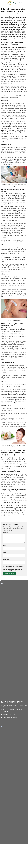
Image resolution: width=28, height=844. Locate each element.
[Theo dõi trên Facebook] (4, 722)
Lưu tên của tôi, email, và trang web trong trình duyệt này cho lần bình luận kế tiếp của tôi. (13, 569)
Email (5, 552)
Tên (4, 545)
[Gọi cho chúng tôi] (2, 722)
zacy (19, 13)
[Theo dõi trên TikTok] (10, 722)
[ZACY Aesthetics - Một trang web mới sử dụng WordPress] (15, 2)
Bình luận (6, 532)
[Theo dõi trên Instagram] (7, 722)
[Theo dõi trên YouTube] (13, 722)
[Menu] (2, 3)
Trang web (6, 559)
